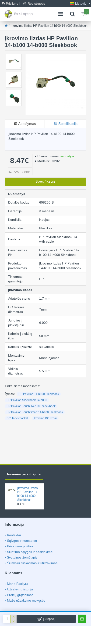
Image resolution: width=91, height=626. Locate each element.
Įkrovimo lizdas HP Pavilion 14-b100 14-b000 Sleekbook (27, 494)
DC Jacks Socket (17, 418)
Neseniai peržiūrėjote (24, 474)
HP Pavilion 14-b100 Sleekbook (38, 394)
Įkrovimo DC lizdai (45, 418)
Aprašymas (27, 124)
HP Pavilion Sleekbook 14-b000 (27, 400)
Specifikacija (67, 124)
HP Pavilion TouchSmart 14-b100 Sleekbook (35, 412)
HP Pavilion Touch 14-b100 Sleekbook (31, 406)
